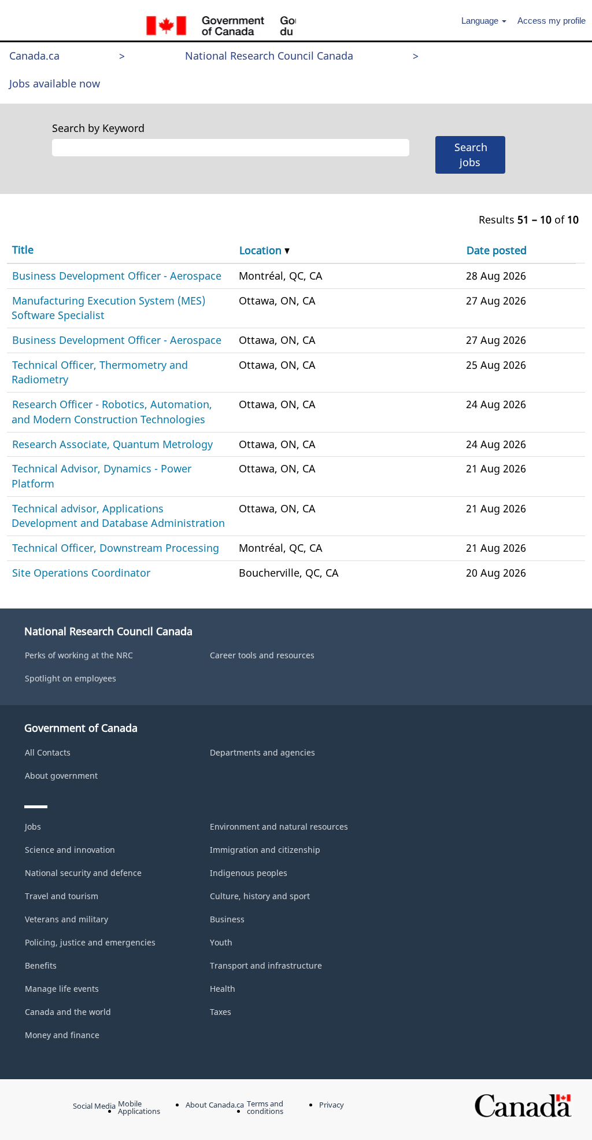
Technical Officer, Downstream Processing (115, 548)
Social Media (94, 1106)
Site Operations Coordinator (81, 573)
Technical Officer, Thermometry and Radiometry (100, 372)
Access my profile (551, 20)
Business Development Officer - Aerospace (116, 276)
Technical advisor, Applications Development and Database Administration (118, 515)
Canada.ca (34, 56)
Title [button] (23, 249)
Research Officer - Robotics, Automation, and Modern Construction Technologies (112, 411)
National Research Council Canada (269, 56)
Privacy (331, 1105)
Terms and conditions (265, 1107)
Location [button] (261, 250)
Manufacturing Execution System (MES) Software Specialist (108, 308)
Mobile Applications (139, 1107)
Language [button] (481, 20)
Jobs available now (54, 83)
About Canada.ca (215, 1105)
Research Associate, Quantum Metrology (112, 444)
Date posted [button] (497, 250)
